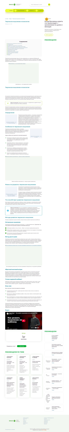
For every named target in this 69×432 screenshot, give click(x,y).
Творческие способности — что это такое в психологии (22, 385)
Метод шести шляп (11, 50)
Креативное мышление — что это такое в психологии (11, 122)
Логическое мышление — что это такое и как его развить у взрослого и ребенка (11, 195)
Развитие (41, 10)
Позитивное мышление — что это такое (10, 362)
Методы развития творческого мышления (16, 48)
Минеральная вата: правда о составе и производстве (57, 353)
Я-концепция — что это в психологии (57, 374)
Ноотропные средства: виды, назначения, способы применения (57, 345)
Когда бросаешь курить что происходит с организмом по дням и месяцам (54, 24)
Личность (31, 10)
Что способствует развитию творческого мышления (17, 47)
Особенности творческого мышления (15, 45)
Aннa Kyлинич (23, 339)
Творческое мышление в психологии (15, 43)
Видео (9, 54)
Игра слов (10, 53)
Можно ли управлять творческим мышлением (16, 46)
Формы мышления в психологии (36, 362)
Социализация (20, 10)
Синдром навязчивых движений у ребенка (56, 397)
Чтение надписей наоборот (13, 52)
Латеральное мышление (12, 49)
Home (7, 18)
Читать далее (49, 34)
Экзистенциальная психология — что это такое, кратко (56, 407)
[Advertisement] (23, 32)
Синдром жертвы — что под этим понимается (56, 381)
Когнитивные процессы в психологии (35, 383)
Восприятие (8, 359)
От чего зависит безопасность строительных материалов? (55, 337)
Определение (10, 44)
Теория (10, 10)
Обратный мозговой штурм (13, 51)
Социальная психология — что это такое (57, 368)
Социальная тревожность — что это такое (57, 388)
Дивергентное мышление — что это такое (36, 137)
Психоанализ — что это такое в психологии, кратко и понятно (56, 360)
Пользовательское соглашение (10, 429)
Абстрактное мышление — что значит (23, 362)
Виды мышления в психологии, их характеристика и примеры (10, 384)
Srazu (12, 4)
